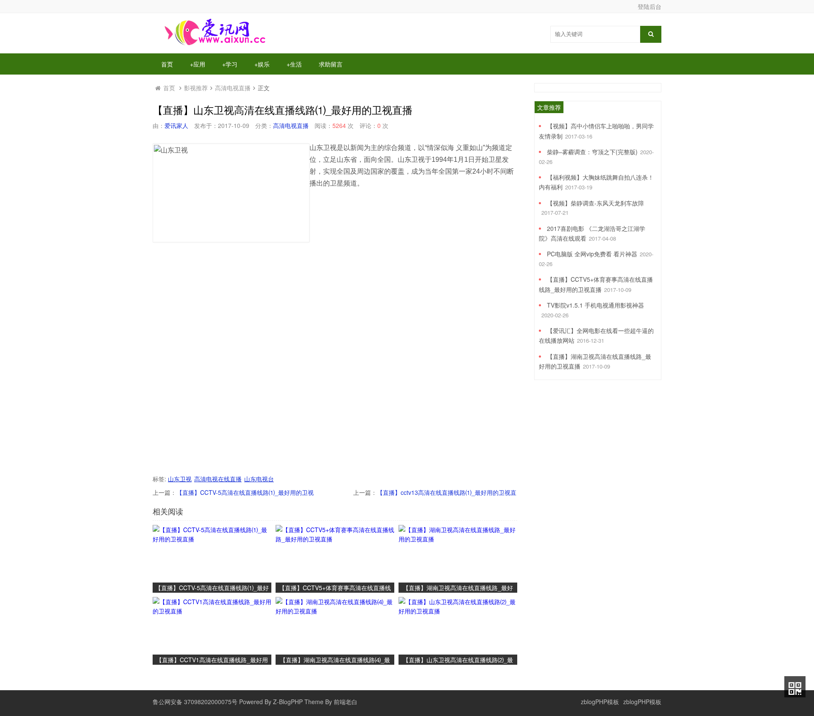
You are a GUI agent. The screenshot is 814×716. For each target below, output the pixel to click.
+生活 (294, 64)
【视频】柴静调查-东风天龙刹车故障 (595, 203)
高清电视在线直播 (218, 479)
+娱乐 (262, 64)
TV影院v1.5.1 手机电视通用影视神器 (595, 305)
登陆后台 (649, 6)
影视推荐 (196, 87)
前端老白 (345, 701)
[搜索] (650, 34)
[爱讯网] (216, 44)
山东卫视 (180, 479)
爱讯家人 (176, 125)
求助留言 (331, 64)
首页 (167, 64)
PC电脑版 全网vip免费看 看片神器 (592, 254)
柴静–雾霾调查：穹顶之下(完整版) (592, 151)
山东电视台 (259, 479)
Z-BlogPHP (288, 701)
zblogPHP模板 (600, 701)
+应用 (197, 64)
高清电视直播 (233, 87)
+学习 (229, 64)
